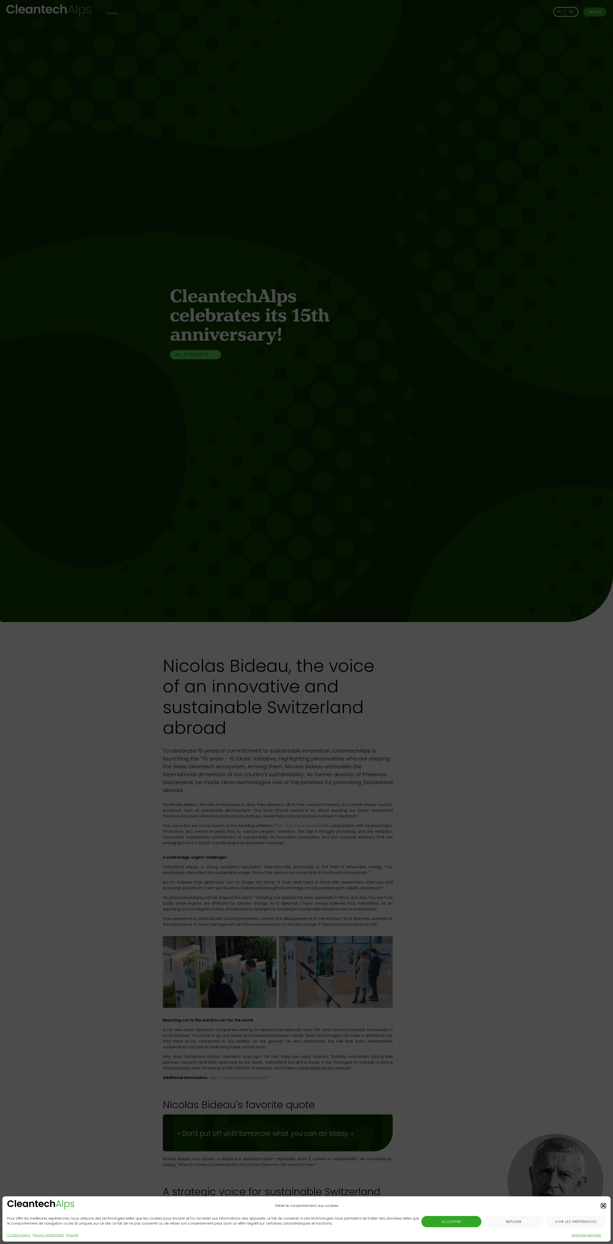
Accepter (451, 1221)
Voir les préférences (576, 1221)
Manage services (586, 1235)
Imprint (72, 1235)
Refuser (514, 1221)
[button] (603, 1205)
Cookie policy (18, 1235)
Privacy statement (48, 1235)
